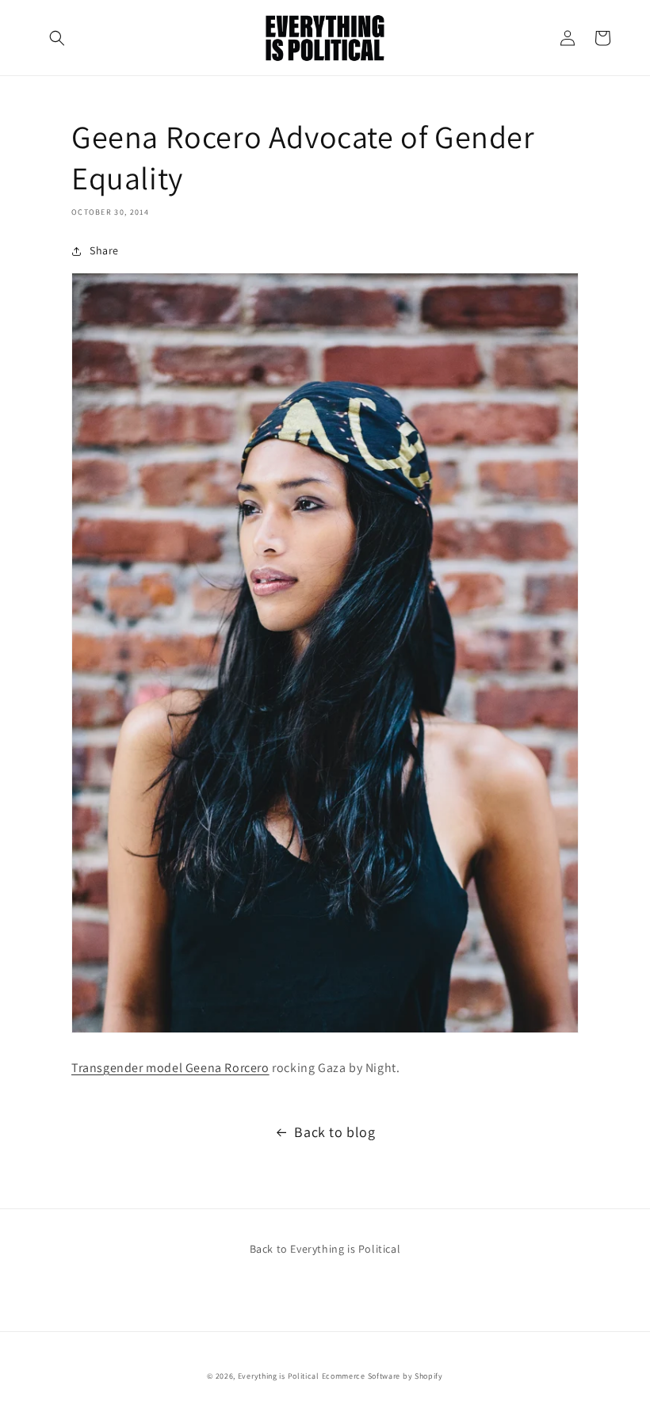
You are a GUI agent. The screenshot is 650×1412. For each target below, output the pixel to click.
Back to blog (334, 1132)
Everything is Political (278, 1376)
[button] (57, 38)
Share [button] (104, 250)
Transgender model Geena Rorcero (170, 1067)
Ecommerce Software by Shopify (382, 1376)
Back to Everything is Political (325, 1249)
